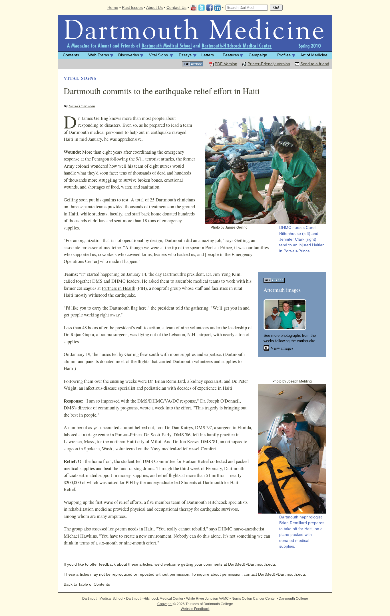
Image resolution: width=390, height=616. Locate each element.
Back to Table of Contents (87, 584)
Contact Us (176, 7)
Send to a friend (314, 64)
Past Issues (132, 7)
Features (231, 55)
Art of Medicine (313, 55)
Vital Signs (158, 55)
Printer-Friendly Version (269, 64)
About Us (154, 7)
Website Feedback (195, 609)
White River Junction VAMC (207, 598)
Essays (185, 55)
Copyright (164, 604)
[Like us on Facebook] (209, 7)
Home (112, 7)
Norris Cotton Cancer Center (254, 598)
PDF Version (226, 64)
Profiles (284, 55)
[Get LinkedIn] (217, 7)
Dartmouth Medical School (102, 598)
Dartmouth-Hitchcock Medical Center (154, 598)
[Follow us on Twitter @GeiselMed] (201, 7)
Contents (71, 55)
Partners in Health (118, 288)
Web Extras (98, 55)
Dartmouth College (293, 598)
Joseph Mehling (299, 381)
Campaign (258, 55)
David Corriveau (82, 105)
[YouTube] (193, 7)
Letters (207, 55)
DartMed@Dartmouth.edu (251, 564)
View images (282, 348)
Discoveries (128, 55)
